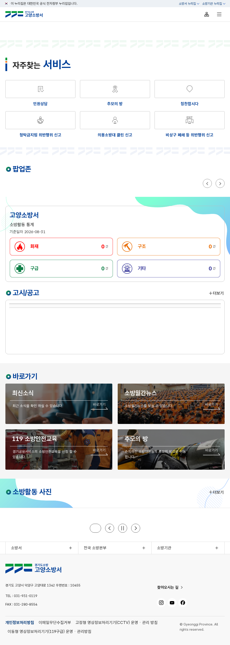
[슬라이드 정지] (122, 528)
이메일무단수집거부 (55, 622)
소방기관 (164, 547)
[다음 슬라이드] (135, 528)
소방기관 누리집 (212, 3)
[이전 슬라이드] (109, 528)
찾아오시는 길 (168, 587)
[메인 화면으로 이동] (27, 14)
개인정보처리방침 (19, 622)
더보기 (218, 293)
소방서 (16, 547)
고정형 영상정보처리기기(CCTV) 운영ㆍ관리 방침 (116, 622)
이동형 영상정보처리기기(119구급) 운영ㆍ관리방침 (49, 631)
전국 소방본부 (95, 547)
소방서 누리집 (187, 3)
